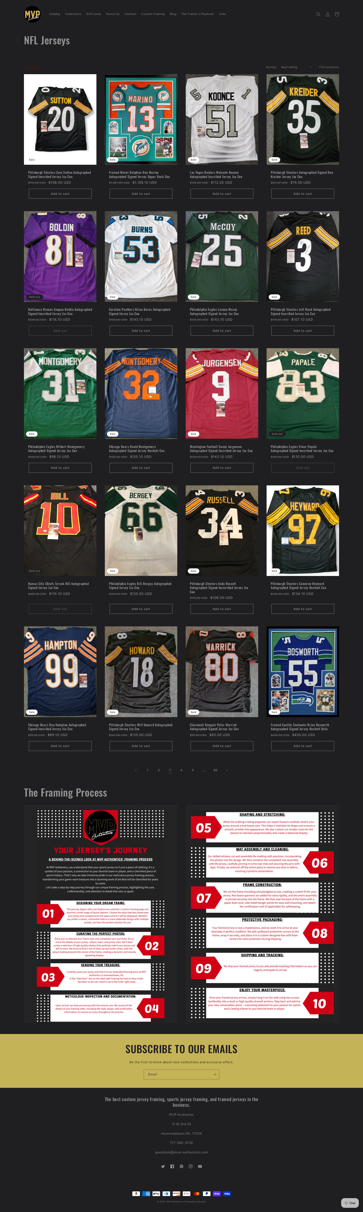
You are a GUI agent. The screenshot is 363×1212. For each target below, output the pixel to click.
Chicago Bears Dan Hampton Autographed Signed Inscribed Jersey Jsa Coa (57, 727)
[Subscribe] (214, 1074)
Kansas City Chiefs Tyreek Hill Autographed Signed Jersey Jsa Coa (58, 586)
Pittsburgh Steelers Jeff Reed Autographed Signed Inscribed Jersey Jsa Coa (301, 311)
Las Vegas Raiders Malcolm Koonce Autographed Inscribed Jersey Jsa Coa (216, 174)
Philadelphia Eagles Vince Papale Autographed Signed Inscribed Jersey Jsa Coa (302, 449)
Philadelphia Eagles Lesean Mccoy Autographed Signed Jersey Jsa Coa (214, 311)
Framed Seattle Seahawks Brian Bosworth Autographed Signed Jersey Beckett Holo (300, 727)
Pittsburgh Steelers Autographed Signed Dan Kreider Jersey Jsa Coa (302, 174)
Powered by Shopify (195, 1201)
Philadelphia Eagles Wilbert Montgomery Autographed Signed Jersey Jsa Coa (56, 449)
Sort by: (271, 67)
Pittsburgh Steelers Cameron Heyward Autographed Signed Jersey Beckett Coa (298, 586)
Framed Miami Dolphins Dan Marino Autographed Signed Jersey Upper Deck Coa (139, 174)
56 (215, 770)
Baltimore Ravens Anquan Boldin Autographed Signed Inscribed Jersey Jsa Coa (60, 311)
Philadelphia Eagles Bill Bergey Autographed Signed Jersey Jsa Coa (140, 586)
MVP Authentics (175, 1201)
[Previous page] (136, 770)
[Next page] (226, 770)
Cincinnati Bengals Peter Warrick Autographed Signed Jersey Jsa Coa (214, 727)
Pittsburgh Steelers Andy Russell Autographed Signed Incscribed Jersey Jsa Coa (219, 588)
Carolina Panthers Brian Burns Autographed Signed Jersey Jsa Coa (139, 311)
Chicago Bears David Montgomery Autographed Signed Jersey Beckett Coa (137, 449)
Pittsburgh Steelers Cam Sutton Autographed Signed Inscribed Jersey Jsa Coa (59, 174)
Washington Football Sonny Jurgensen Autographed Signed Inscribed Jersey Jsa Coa (221, 449)
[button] (318, 14)
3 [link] (170, 770)
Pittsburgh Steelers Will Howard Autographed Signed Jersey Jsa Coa (140, 727)
